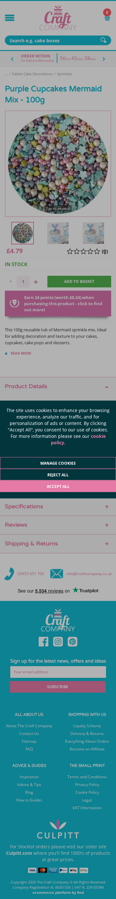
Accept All (58, 486)
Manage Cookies (58, 463)
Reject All (58, 475)
